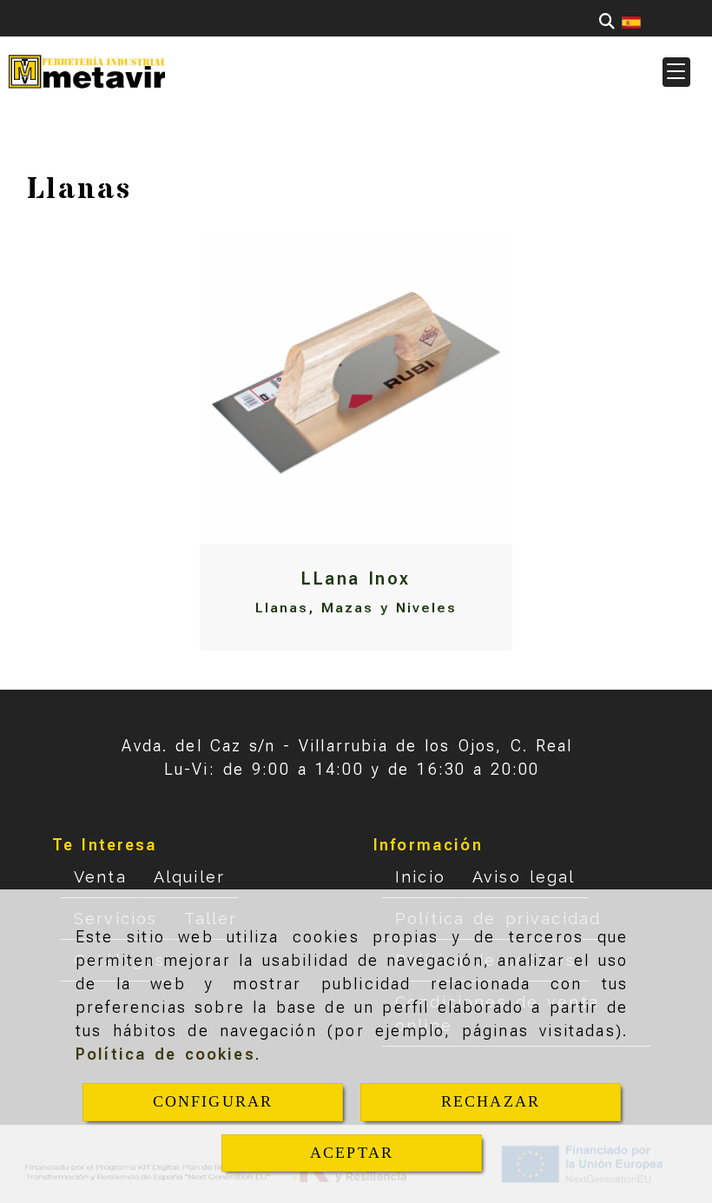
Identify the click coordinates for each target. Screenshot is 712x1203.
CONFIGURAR (213, 1101)
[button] (676, 72)
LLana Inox (355, 578)
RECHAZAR (490, 1101)
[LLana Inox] (356, 387)
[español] (631, 21)
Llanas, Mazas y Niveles (355, 607)
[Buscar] (607, 21)
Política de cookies (165, 1054)
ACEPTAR (351, 1152)
